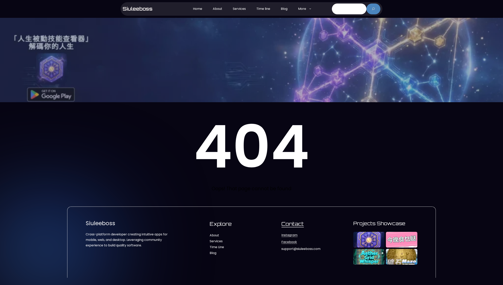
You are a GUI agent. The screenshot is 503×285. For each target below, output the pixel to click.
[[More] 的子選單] (310, 8)
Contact (292, 224)
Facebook (289, 242)
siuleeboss (137, 9)
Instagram (289, 235)
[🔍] (373, 9)
